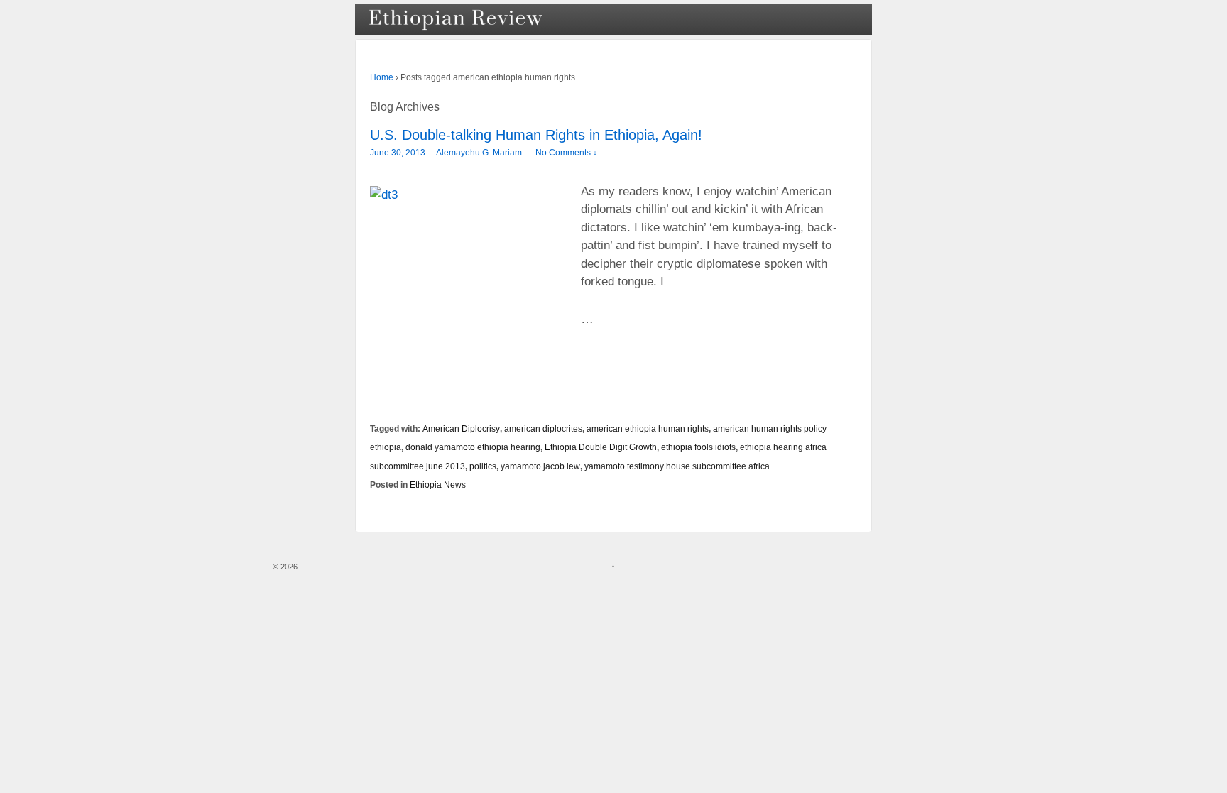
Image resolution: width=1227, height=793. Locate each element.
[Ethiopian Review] (457, 19)
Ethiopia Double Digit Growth (601, 447)
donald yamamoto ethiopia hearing (472, 447)
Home (381, 77)
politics (482, 466)
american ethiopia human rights (648, 428)
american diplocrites (543, 428)
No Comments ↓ (566, 152)
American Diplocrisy (461, 428)
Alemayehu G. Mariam (479, 153)
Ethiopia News (438, 484)
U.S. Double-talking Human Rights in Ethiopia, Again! (536, 135)
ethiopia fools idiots (698, 447)
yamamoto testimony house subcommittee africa (677, 466)
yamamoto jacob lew (540, 466)
